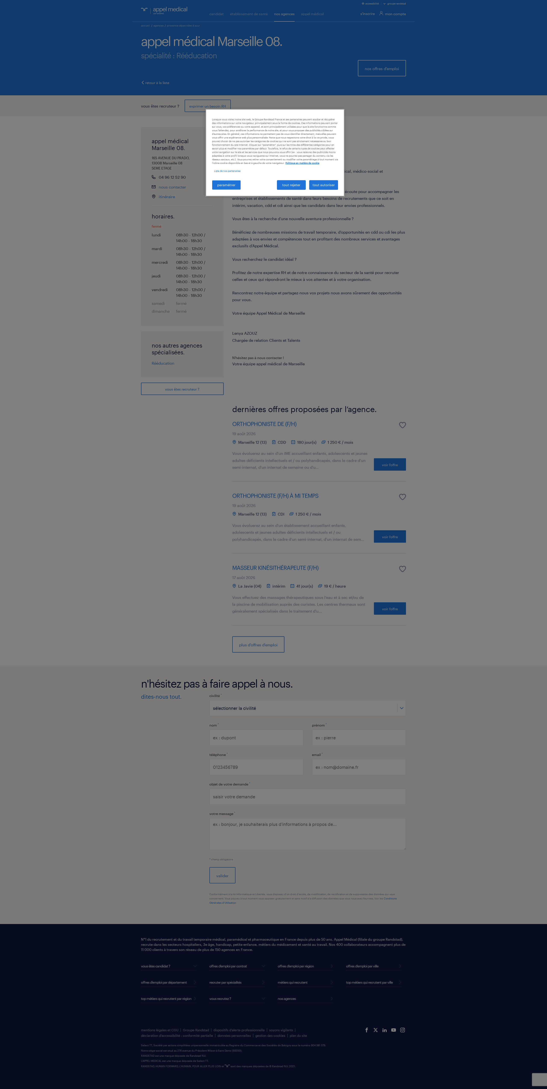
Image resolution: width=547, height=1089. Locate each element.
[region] (275, 152)
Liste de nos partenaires (227, 170)
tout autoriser (324, 185)
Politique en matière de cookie (302, 163)
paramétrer (226, 185)
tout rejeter (291, 185)
